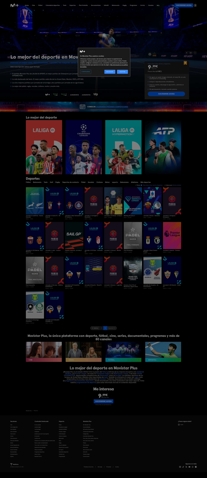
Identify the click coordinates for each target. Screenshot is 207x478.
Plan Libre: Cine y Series (88, 440)
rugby (136, 377)
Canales (151, 5)
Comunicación (86, 456)
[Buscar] (173, 5)
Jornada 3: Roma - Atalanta (151, 215)
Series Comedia (13, 449)
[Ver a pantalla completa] (195, 52)
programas (69, 381)
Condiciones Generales (88, 431)
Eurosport (61, 449)
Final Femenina (128, 250)
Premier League (80, 374)
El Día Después (62, 433)
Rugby (125, 5)
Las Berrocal (37, 438)
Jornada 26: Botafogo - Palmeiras (33, 320)
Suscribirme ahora (183, 5)
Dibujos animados (38, 449)
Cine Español (13, 429)
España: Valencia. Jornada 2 (73, 250)
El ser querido (38, 424)
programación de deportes (86, 382)
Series (27, 5)
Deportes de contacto (63, 447)
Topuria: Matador (62, 445)
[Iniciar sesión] (195, 5)
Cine (33, 5)
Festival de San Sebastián (40, 447)
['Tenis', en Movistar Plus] (163, 147)
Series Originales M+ (14, 445)
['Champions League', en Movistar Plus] (84, 147)
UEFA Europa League (120, 374)
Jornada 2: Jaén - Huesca (53, 250)
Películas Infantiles (14, 440)
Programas (133, 5)
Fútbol (40, 5)
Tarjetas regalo (86, 454)
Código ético (86, 433)
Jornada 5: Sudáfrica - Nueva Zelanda (34, 216)
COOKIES (117, 466)
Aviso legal (100, 466)
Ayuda (181, 424)
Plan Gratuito (83, 5)
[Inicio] (14, 5)
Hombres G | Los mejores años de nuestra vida (45, 440)
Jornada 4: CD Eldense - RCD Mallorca (34, 251)
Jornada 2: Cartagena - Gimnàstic (92, 216)
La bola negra (38, 427)
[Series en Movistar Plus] (84, 352)
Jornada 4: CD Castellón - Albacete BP (72, 285)
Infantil (106, 5)
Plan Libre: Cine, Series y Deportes (90, 438)
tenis (106, 377)
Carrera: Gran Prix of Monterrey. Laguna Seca (131, 285)
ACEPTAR (122, 71)
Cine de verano (13, 438)
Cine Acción (13, 433)
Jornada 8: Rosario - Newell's (93, 285)
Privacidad (108, 466)
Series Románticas (14, 447)
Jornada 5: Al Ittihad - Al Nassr (113, 215)
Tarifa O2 (85, 452)
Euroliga (118, 375)
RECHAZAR (109, 71)
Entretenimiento (14, 454)
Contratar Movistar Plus (88, 436)
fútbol (104, 372)
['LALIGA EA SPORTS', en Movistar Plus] (44, 147)
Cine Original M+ (14, 427)
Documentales (96, 5)
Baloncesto (115, 5)
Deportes (73, 5)
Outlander (37, 431)
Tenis (64, 5)
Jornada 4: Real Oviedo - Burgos (150, 251)
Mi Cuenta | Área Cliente (88, 429)
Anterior (96, 328)
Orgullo (12, 456)
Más (158, 5)
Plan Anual (85, 447)
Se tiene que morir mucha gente (42, 433)
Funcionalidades (86, 427)
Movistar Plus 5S (38, 456)
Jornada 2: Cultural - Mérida (112, 250)
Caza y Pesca (37, 454)
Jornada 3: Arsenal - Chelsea (171, 250)
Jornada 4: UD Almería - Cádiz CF (172, 285)
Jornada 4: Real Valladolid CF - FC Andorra (74, 216)
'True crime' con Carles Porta (41, 445)
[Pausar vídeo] (186, 52)
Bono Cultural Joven (87, 449)
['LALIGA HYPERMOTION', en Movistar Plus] (123, 147)
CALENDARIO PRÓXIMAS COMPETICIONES (112, 107)
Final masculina (30, 285)
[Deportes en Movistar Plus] (163, 352)
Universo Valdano (63, 436)
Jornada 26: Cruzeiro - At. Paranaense (150, 285)
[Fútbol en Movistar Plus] (123, 352)
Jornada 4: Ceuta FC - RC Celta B (52, 216)
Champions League (103, 374)
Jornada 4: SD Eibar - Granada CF (94, 251)
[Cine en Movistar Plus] (44, 352)
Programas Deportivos (39, 452)
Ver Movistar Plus (86, 424)
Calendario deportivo (53, 5)
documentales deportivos (84, 381)
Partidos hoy (61, 454)
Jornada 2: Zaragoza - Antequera (169, 216)
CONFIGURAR (85, 71)
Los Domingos (38, 429)
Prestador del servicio (88, 466)
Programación (62, 456)
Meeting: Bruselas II (129, 215)
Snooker (103, 379)
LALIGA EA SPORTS (63, 429)
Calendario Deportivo (63, 452)
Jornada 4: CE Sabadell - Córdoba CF (52, 320)
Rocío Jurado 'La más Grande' (41, 442)
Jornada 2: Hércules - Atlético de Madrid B (54, 285)
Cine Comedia (13, 431)
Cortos (142, 5)
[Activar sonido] (190, 52)
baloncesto (104, 375)
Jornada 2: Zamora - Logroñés (113, 285)
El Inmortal (37, 436)
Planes (84, 442)
